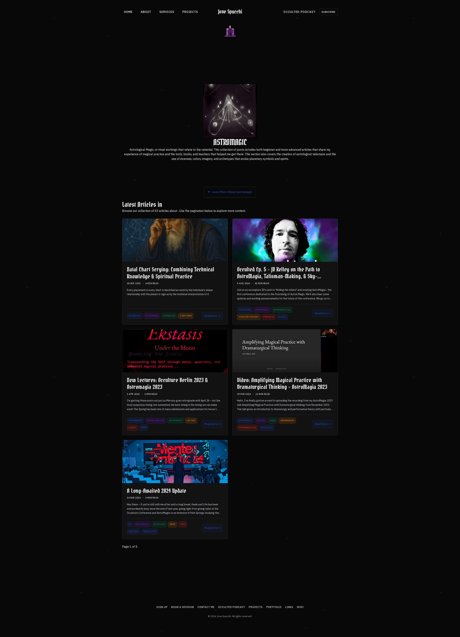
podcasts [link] (268, 317)
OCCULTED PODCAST (299, 12)
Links (289, 607)
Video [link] (273, 420)
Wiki (300, 607)
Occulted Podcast (231, 607)
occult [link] (282, 317)
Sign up (162, 607)
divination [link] (169, 315)
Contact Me (205, 607)
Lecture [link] (191, 420)
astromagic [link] (151, 315)
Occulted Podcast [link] (249, 317)
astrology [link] (135, 315)
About (146, 12)
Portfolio (274, 607)
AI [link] (130, 524)
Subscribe (328, 11)
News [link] (143, 427)
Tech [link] (182, 524)
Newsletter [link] (149, 531)
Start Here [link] (186, 315)
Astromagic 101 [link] (282, 310)
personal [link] (134, 531)
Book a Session (182, 607)
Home (128, 12)
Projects (190, 12)
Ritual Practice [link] (155, 420)
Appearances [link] (135, 420)
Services (166, 12)
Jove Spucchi (230, 12)
